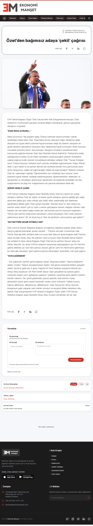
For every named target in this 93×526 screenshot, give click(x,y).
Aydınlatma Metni (57, 463)
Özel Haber (32, 18)
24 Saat (73, 384)
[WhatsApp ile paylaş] (84, 48)
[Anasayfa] (4, 18)
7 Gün (81, 384)
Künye (53, 452)
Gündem (12, 18)
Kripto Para (71, 18)
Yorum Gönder (75, 360)
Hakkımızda (55, 455)
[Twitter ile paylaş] (72, 48)
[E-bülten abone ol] (88, 490)
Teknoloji (59, 18)
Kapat (87, 405)
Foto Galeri (84, 18)
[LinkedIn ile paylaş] (78, 48)
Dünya (22, 18)
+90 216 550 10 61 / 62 (14, 493)
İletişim (53, 448)
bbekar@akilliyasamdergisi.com (16, 497)
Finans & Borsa (46, 18)
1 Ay (87, 384)
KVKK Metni (55, 466)
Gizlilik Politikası (57, 459)
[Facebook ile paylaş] (66, 48)
